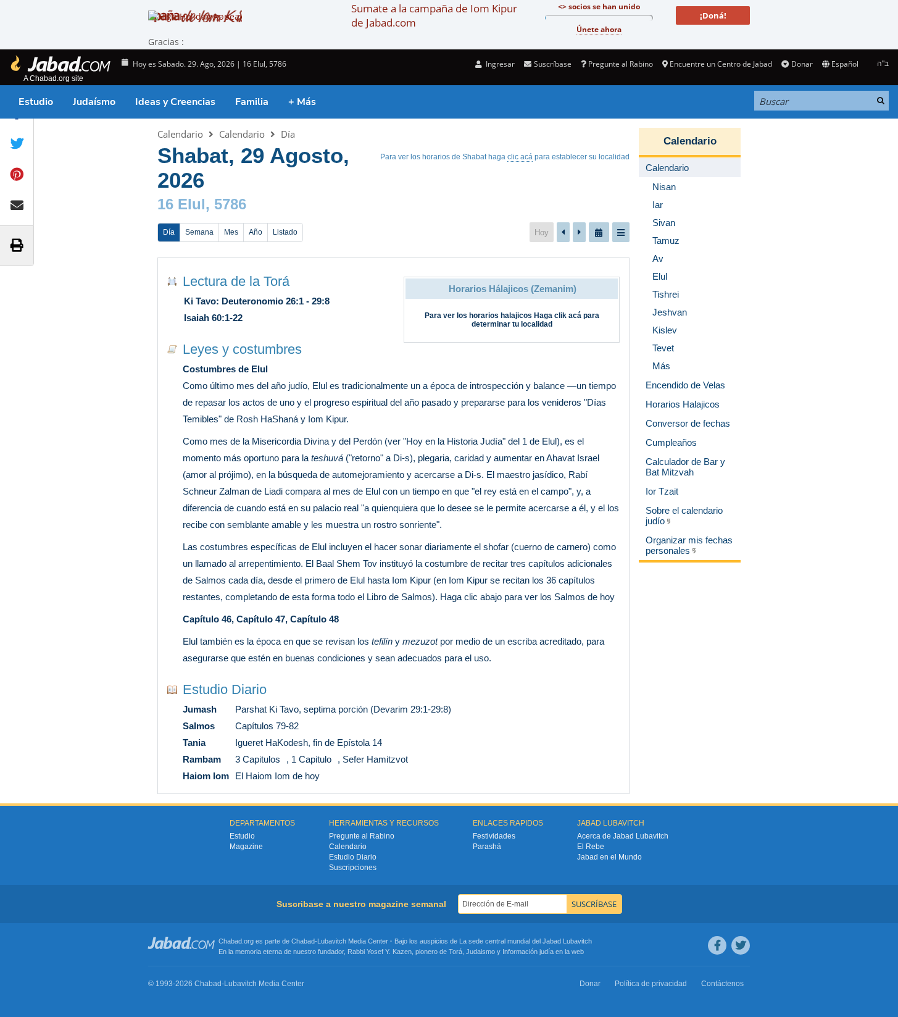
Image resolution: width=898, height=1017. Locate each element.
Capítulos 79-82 (267, 726)
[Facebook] (717, 945)
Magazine (246, 846)
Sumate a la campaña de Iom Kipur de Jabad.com (434, 15)
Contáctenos (722, 983)
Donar (801, 64)
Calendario (180, 134)
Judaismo (480, 951)
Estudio (36, 102)
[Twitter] (740, 945)
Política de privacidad (651, 983)
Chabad (303, 941)
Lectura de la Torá (236, 281)
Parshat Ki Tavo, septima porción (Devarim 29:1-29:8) (343, 709)
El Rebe (590, 846)
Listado (285, 232)
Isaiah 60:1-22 (213, 317)
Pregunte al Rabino (620, 64)
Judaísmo (94, 102)
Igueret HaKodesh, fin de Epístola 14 (308, 742)
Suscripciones (352, 867)
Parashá (487, 846)
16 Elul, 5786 (201, 204)
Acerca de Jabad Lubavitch (622, 836)
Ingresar (499, 64)
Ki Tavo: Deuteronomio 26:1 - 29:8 (257, 301)
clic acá (520, 157)
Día (288, 134)
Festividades (494, 836)
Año (255, 232)
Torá (455, 951)
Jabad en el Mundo (609, 857)
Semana (199, 232)
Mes (231, 232)
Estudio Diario (225, 689)
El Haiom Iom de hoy (277, 776)
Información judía (528, 951)
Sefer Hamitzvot (375, 759)
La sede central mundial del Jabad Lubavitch (525, 941)
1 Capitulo (311, 759)
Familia (251, 102)
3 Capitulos (257, 759)
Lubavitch (331, 941)
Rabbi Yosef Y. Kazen (379, 951)
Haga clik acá (557, 315)
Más (661, 366)
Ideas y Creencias (175, 102)
